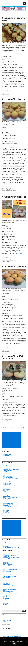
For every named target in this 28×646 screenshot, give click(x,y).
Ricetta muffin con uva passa (13, 19)
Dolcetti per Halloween (8, 477)
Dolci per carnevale (7, 483)
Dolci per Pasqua (6, 484)
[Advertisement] (11, 440)
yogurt (15, 260)
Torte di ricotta (6, 512)
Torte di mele (5, 511)
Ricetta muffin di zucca (13, 99)
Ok (14, 643)
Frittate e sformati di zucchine (9, 488)
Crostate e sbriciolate (7, 476)
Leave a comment (5, 94)
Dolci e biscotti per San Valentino (10, 481)
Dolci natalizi (5, 482)
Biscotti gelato (6, 468)
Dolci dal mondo (6, 479)
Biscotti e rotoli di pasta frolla (9, 467)
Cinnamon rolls (6, 455)
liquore (11, 93)
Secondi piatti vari (7, 506)
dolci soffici (7, 93)
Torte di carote (6, 510)
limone (11, 260)
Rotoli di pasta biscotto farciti (9, 500)
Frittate (4, 486)
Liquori (4, 491)
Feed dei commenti (7, 620)
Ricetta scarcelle (13, 635)
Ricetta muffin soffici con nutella (12, 357)
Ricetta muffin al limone (14, 196)
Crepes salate (6, 475)
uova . (11, 190)
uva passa (16, 93)
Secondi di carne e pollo (8, 503)
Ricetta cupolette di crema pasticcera (11, 459)
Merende (5, 493)
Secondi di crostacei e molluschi (10, 504)
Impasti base (5, 490)
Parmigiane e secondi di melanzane (10, 497)
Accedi (4, 618)
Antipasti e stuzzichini (7, 465)
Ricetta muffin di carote (14, 266)
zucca (14, 190)
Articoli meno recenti (7, 427)
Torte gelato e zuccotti (7, 513)
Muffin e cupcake (9, 91)
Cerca (3, 609)
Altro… (22, 86)
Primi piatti (5, 499)
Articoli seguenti (21, 427)
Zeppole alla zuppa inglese (8, 454)
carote (6, 350)
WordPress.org (6, 621)
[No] (26, 641)
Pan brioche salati (6, 496)
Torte (4, 509)
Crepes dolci (5, 474)
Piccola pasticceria (7, 498)
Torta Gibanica (6, 458)
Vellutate (5, 516)
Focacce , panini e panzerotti (9, 485)
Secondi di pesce (6, 505)
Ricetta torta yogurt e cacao (14, 636)
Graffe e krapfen (6, 489)
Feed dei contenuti (7, 619)
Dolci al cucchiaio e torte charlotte (10, 478)
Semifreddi (5, 508)
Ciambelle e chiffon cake (8, 470)
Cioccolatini (5, 471)
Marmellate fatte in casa (8, 492)
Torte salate (5, 515)
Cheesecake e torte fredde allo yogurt (11, 469)
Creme (4, 472)
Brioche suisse (6, 456)
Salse (4, 502)
